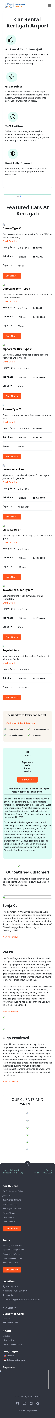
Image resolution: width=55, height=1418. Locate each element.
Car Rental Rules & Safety (19, 723)
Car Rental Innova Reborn (13, 1191)
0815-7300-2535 (10, 1322)
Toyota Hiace (11, 650)
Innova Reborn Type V (17, 288)
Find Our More (28, 779)
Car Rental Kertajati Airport (27, 1411)
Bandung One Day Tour (12, 1245)
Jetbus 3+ (6, 1195)
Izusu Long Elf (12, 529)
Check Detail (9, 241)
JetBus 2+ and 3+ (13, 469)
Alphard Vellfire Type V (17, 349)
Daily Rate (8, 256)
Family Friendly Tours (11, 1254)
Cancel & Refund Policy (12, 1344)
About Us (6, 1336)
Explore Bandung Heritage (13, 1249)
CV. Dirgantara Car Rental (30, 1396)
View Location (9, 1307)
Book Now (11, 275)
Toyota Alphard (9, 1213)
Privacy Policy (8, 1340)
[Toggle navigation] (49, 5)
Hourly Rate (9, 247)
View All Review (10, 936)
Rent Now (11, 1228)
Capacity (7, 265)
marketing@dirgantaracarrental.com (22, 1299)
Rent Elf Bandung (10, 1204)
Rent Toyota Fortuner (12, 1208)
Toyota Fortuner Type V (18, 590)
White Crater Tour (10, 1262)
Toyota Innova (9, 1221)
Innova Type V (12, 228)
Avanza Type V (12, 409)
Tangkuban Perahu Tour (12, 1258)
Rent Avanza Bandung (12, 1200)
